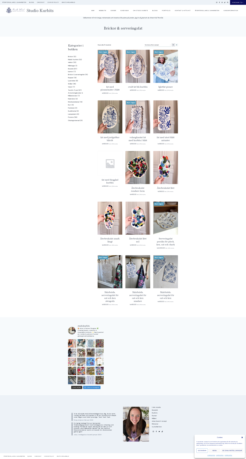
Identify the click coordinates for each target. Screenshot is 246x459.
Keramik (155, 410)
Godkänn (202, 450)
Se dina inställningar (232, 450)
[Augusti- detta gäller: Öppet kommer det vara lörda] (90, 343)
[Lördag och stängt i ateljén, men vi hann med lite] (90, 371)
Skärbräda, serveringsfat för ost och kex (165, 295)
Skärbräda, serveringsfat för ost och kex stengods (109, 296)
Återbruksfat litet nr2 (137, 240)
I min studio (156, 407)
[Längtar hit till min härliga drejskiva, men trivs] (81, 343)
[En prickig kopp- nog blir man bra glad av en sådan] (72, 343)
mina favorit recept (159, 421)
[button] (242, 437)
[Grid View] (173, 45)
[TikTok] (225, 2)
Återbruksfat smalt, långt (110, 240)
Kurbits (154, 413)
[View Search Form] (227, 2)
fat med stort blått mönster (165, 139)
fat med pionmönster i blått (110, 88)
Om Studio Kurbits (140, 10)
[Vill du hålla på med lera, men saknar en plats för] (100, 362)
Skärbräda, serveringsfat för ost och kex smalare (137, 296)
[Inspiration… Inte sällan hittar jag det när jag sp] (100, 380)
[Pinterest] (222, 2)
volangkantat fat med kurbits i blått (138, 139)
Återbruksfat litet (165, 187)
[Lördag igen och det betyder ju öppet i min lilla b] (72, 353)
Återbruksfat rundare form (138, 189)
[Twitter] (159, 431)
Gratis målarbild (68, 2)
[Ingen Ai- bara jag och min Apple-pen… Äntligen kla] (72, 362)
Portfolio (166, 10)
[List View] (176, 45)
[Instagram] (217, 2)
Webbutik (102, 10)
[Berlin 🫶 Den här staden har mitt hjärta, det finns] (72, 371)
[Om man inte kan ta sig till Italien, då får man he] (90, 362)
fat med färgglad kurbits (110, 181)
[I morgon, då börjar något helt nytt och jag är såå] (100, 343)
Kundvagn (125, 10)
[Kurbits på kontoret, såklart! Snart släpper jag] (72, 380)
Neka (214, 450)
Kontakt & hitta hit (183, 10)
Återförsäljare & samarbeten (14, 2)
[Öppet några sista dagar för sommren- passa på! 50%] (81, 380)
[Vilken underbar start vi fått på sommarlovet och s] (90, 380)
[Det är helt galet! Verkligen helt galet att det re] (81, 362)
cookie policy (211, 455)
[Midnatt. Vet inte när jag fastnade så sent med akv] (100, 371)
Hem (92, 10)
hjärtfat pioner (165, 86)
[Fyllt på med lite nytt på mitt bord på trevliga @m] (90, 353)
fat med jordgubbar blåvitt (109, 139)
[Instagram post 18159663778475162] (81, 353)
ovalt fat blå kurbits (138, 86)
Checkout (41, 2)
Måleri (154, 418)
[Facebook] (219, 2)
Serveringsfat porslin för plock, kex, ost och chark (165, 241)
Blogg (31, 2)
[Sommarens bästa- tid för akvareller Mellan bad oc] (81, 371)
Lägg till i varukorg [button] (109, 192)
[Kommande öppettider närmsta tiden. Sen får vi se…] (100, 353)
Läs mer (136, 96)
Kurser (113, 10)
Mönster (155, 424)
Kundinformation (231, 10)
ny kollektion (157, 427)
